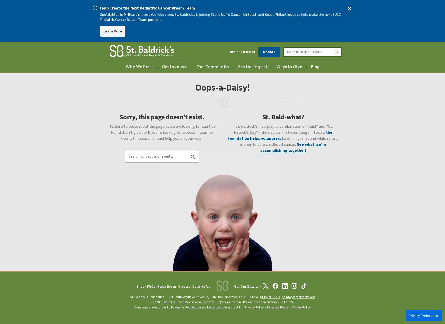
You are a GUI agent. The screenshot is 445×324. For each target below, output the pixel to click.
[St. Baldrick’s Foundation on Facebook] (275, 287)
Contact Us (248, 52)
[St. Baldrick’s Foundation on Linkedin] (285, 287)
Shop (141, 286)
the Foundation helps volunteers (280, 135)
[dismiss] (349, 8)
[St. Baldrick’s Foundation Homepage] (142, 52)
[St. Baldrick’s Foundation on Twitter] (266, 287)
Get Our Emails (246, 286)
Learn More (112, 31)
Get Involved (175, 66)
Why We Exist (139, 66)
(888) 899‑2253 (270, 297)
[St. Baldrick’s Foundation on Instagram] (294, 287)
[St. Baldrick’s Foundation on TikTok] (304, 287)
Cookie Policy (301, 307)
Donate (269, 51)
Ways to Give (289, 66)
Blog (315, 66)
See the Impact (252, 66)
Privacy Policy (254, 307)
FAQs (151, 286)
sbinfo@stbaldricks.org (298, 297)
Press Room (166, 286)
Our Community (213, 66)
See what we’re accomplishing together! (293, 147)
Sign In (233, 52)
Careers (184, 286)
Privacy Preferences (423, 315)
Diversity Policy (278, 307)
